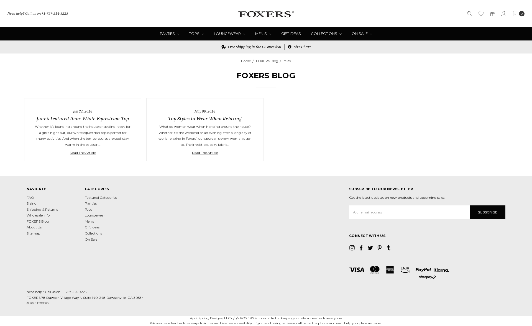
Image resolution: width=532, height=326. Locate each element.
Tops (194, 33)
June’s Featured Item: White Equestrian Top (83, 119)
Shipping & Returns (42, 209)
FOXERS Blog (38, 221)
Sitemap (33, 233)
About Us (34, 227)
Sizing (32, 203)
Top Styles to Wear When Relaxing (205, 119)
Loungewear (228, 33)
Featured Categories (101, 197)
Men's (261, 33)
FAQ (30, 197)
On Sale (360, 33)
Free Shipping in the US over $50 (254, 46)
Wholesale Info (38, 215)
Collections (324, 33)
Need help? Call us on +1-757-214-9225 (37, 13)
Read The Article (83, 153)
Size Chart (302, 46)
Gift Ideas (291, 33)
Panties (168, 33)
